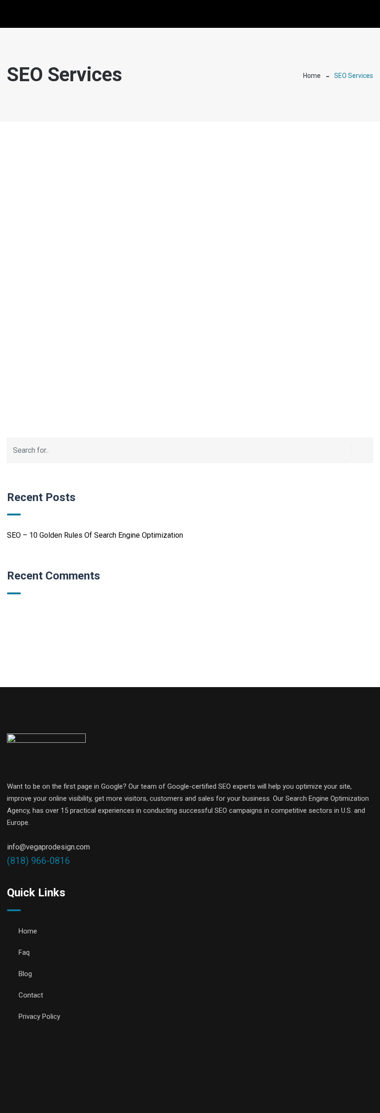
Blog (25, 974)
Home (312, 75)
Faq (24, 952)
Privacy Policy (39, 1016)
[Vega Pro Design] (45, 14)
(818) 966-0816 (38, 860)
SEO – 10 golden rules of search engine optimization (95, 535)
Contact (31, 995)
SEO (248, 1090)
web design (216, 1090)
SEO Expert (281, 1090)
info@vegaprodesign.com (48, 847)
